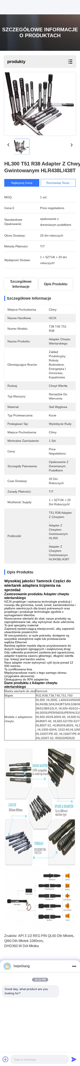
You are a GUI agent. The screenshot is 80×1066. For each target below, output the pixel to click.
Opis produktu (55, 284)
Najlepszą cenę (21, 183)
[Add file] (6, 1059)
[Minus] (74, 966)
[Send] (74, 1059)
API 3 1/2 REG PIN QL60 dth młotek (45, 936)
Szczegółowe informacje (21, 284)
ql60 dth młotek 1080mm (23, 941)
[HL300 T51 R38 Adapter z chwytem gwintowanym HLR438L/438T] (40, 103)
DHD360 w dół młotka (21, 946)
